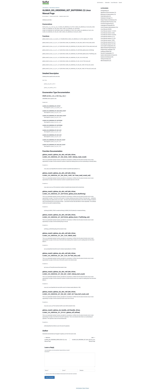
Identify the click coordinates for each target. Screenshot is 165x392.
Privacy (87, 388)
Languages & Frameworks (107, 25)
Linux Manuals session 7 (106, 40)
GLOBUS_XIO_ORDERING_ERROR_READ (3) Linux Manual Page (56, 339)
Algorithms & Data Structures (107, 12)
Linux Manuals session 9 (106, 44)
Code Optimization (105, 16)
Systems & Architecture (106, 57)
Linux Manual (46, 16)
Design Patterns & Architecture (107, 20)
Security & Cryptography (106, 53)
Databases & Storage (105, 18)
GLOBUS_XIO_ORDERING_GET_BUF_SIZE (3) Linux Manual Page (83, 339)
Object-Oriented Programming (107, 47)
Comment (47, 351)
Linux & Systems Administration (108, 27)
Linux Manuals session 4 (106, 36)
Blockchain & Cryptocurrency (107, 14)
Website (81, 370)
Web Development (105, 60)
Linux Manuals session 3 (54, 7)
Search (120, 2)
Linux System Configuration (107, 45)
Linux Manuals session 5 (106, 38)
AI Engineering (104, 10)
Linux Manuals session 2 (106, 32)
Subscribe (107, 2)
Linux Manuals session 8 (106, 42)
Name (46, 370)
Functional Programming (106, 23)
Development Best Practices (107, 21)
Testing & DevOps (105, 58)
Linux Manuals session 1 (106, 31)
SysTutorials (79, 388)
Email (64, 370)
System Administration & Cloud (108, 55)
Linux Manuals (114, 2)
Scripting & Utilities (105, 51)
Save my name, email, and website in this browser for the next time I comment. (61, 373)
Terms (83, 388)
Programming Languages (106, 49)
